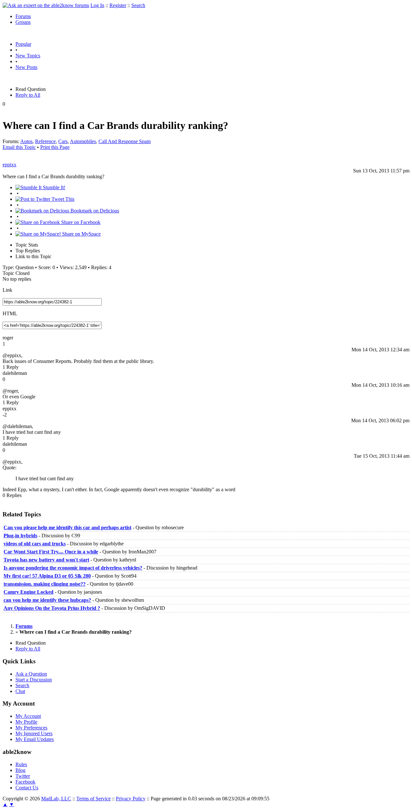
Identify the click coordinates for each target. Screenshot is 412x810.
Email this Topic (19, 147)
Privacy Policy (130, 798)
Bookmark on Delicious (94, 210)
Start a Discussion (33, 679)
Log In (97, 5)
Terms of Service (93, 798)
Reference (45, 141)
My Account (28, 716)
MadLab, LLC (56, 798)
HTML (10, 313)
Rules (21, 764)
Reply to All (27, 95)
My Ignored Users (33, 733)
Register (117, 5)
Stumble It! (53, 187)
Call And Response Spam (124, 141)
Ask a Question (31, 674)
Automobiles (83, 141)
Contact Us (26, 787)
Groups (23, 22)
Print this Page (55, 147)
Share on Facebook (80, 222)
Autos (26, 141)
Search (138, 5)
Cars (63, 141)
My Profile (26, 722)
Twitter (22, 776)
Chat (20, 691)
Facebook (25, 782)
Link (7, 290)
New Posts (26, 67)
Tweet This (62, 199)
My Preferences (31, 727)
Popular (23, 44)
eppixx (9, 164)
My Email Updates (34, 739)
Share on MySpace (81, 234)
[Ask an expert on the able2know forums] (46, 5)
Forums (23, 16)
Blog (20, 770)
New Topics (27, 55)
